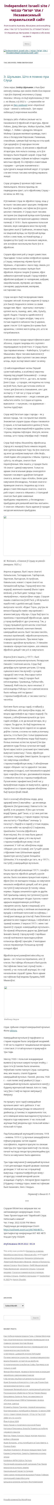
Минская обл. (30, 1254)
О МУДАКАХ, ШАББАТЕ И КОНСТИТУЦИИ (22, 1353)
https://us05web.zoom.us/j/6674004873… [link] (24, 1229)
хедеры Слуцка (11, 1276)
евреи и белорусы (41, 1261)
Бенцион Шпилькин (34, 1258)
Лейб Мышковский (39, 1265)
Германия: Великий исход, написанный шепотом (27, 1389)
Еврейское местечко (13, 1254)
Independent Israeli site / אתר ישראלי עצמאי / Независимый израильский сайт (27, 13)
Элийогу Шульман (27, 1276)
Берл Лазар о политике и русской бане (22, 1425)
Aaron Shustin (19, 1279)
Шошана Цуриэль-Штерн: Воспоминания (23, 1481)
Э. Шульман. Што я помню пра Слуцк (26, 78)
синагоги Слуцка (27, 1268)
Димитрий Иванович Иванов (17, 1261)
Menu (27, 44)
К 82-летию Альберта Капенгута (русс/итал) (24, 1378)
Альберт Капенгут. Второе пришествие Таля (25, 1449)
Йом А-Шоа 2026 (11, 1421)
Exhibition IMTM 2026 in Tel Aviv (18, 1460)
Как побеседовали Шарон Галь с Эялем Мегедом (27, 1336)
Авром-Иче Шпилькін (14, 1258)
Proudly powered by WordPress (17, 1499)
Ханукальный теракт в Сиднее (18, 1471)
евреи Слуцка (10, 1265)
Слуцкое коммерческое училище (28, 1272)
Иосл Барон (23, 1265)
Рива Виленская (11, 1268)
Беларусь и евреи (34, 1251)
